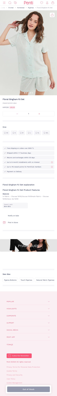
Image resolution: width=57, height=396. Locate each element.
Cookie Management (14, 383)
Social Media (12, 330)
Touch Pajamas (26, 280)
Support (10, 323)
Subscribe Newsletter (20, 356)
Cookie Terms (12, 371)
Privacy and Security (14, 375)
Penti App (11, 337)
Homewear (21, 8)
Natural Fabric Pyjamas (45, 280)
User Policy (11, 379)
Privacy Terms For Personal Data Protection (23, 367)
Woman (11, 8)
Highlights (12, 309)
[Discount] (15, 2)
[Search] (9, 2)
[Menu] (4, 2)
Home (3, 8)
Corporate (11, 316)
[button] (24, 92)
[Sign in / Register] (47, 2)
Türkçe (10, 345)
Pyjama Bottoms (10, 280)
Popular (10, 301)
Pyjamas (31, 8)
